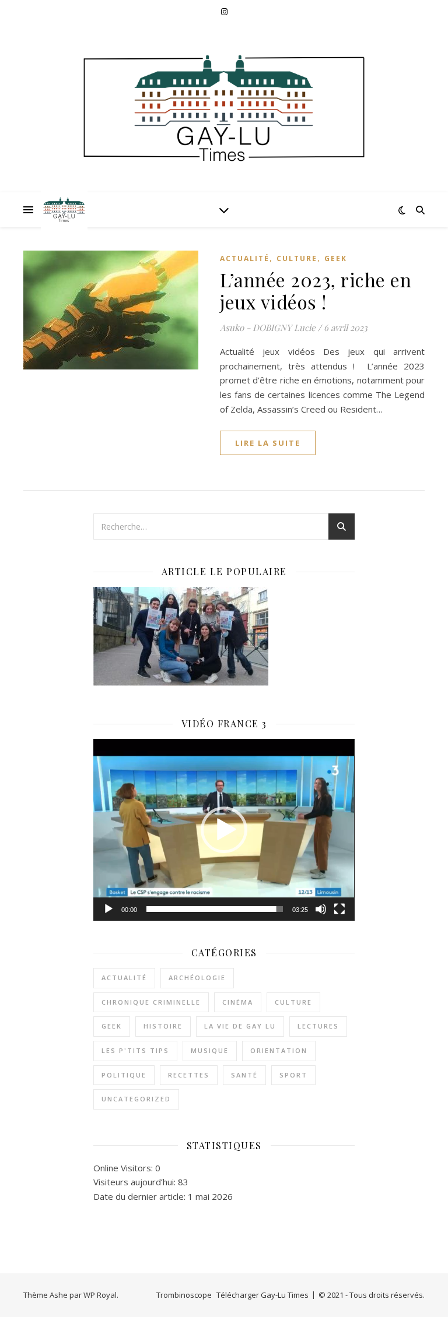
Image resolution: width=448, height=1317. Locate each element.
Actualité (245, 258)
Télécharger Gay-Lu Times (262, 1295)
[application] (223, 830)
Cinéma (237, 1002)
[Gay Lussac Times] (64, 209)
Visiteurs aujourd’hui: (135, 1182)
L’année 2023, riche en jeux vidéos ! (315, 290)
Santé (244, 1074)
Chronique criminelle (151, 1002)
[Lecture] (108, 909)
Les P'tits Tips (135, 1050)
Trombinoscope (184, 1295)
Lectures (318, 1026)
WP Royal (100, 1295)
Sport (293, 1074)
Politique (124, 1074)
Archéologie (197, 977)
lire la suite (267, 443)
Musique (210, 1050)
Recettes (188, 1074)
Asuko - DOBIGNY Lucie (268, 327)
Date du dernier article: (140, 1196)
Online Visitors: (124, 1168)
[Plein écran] (339, 909)
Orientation (278, 1050)
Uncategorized (136, 1098)
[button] (224, 830)
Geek (335, 258)
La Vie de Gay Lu (240, 1026)
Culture (296, 258)
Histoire (163, 1026)
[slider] (214, 909)
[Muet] (321, 909)
